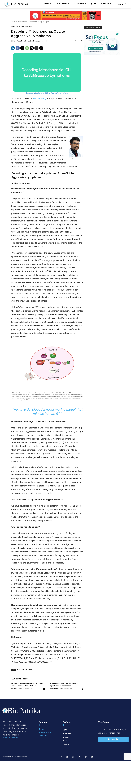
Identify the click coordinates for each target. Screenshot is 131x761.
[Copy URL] (41, 48)
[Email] (32, 48)
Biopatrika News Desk (25, 41)
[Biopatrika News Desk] (12, 41)
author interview (24, 669)
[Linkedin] (13, 48)
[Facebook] (18, 48)
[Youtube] (91, 756)
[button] (122, 4)
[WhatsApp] (27, 48)
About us (43, 735)
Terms (41, 729)
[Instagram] (67, 756)
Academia (22, 21)
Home (14, 21)
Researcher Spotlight (39, 21)
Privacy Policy (45, 732)
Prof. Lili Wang (39, 98)
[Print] (36, 48)
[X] (22, 48)
